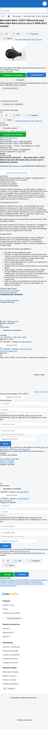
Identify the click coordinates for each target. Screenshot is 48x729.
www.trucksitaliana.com (8, 351)
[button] (44, 3)
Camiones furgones (7, 584)
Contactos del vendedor (11, 613)
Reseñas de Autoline (10, 659)
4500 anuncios (12, 321)
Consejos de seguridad (8, 292)
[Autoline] (8, 16)
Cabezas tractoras (15, 580)
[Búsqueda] (45, 10)
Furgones (25, 580)
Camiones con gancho (8, 586)
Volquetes (3, 582)
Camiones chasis (37, 584)
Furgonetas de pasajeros (38, 580)
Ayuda (5, 609)
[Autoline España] (14, 3)
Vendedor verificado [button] (7, 302)
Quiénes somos (8, 605)
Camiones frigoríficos (23, 584)
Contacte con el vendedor (13, 104)
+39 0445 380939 (25, 342)
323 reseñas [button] (4, 327)
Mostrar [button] (16, 342)
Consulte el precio (10, 128)
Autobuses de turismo (15, 582)
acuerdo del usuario (22, 449)
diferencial (7, 140)
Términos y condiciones (11, 647)
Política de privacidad (10, 651)
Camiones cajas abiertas (33, 582)
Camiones (4, 580)
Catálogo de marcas (10, 663)
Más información (6, 500)
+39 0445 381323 (25, 349)
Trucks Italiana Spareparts (9, 300)
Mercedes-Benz (11, 138)
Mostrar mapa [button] (39, 375)
